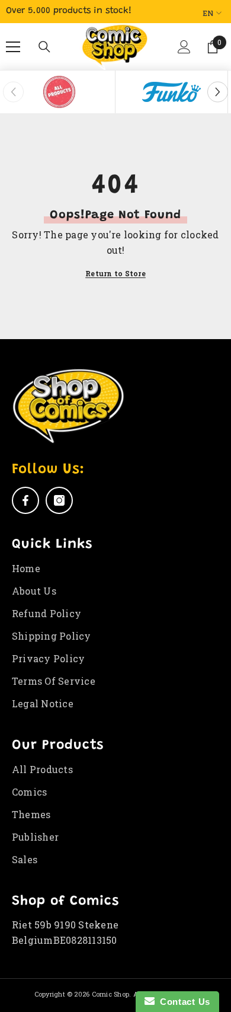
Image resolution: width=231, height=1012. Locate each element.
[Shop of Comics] (59, 92)
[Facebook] (25, 500)
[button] (183, 51)
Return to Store (115, 273)
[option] (59, 92)
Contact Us (182, 1002)
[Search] (44, 47)
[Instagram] (59, 500)
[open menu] (13, 47)
